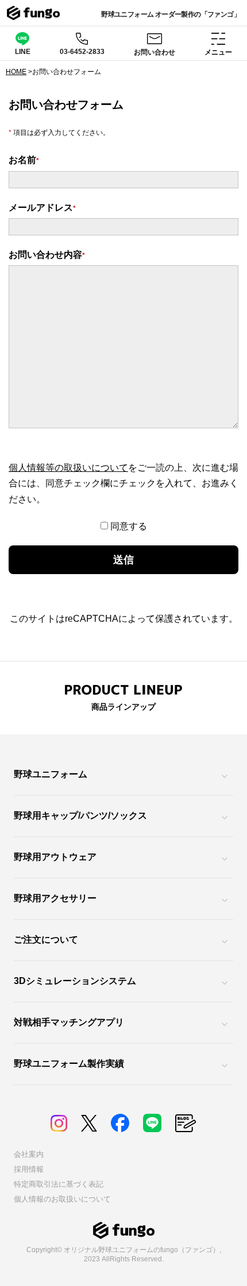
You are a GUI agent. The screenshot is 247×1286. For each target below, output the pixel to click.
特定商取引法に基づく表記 (58, 1184)
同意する (128, 526)
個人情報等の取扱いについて (68, 467)
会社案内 (29, 1154)
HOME (16, 72)
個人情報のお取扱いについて (62, 1199)
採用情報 (29, 1169)
